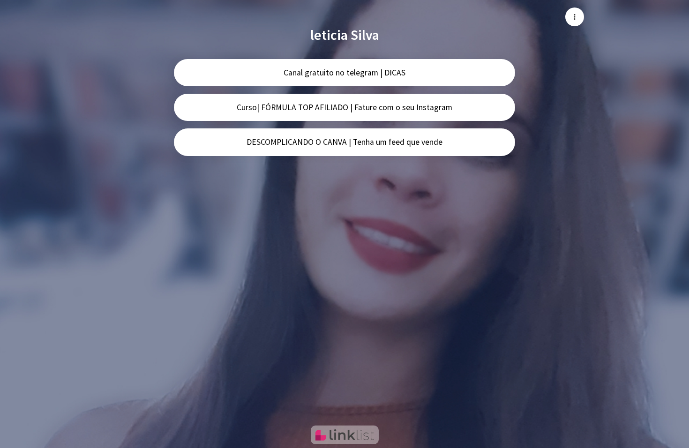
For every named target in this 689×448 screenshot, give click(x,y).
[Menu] (574, 16)
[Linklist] (344, 435)
